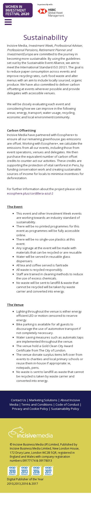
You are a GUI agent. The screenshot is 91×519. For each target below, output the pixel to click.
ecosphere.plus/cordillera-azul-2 (30, 193)
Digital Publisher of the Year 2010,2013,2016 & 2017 (25, 481)
